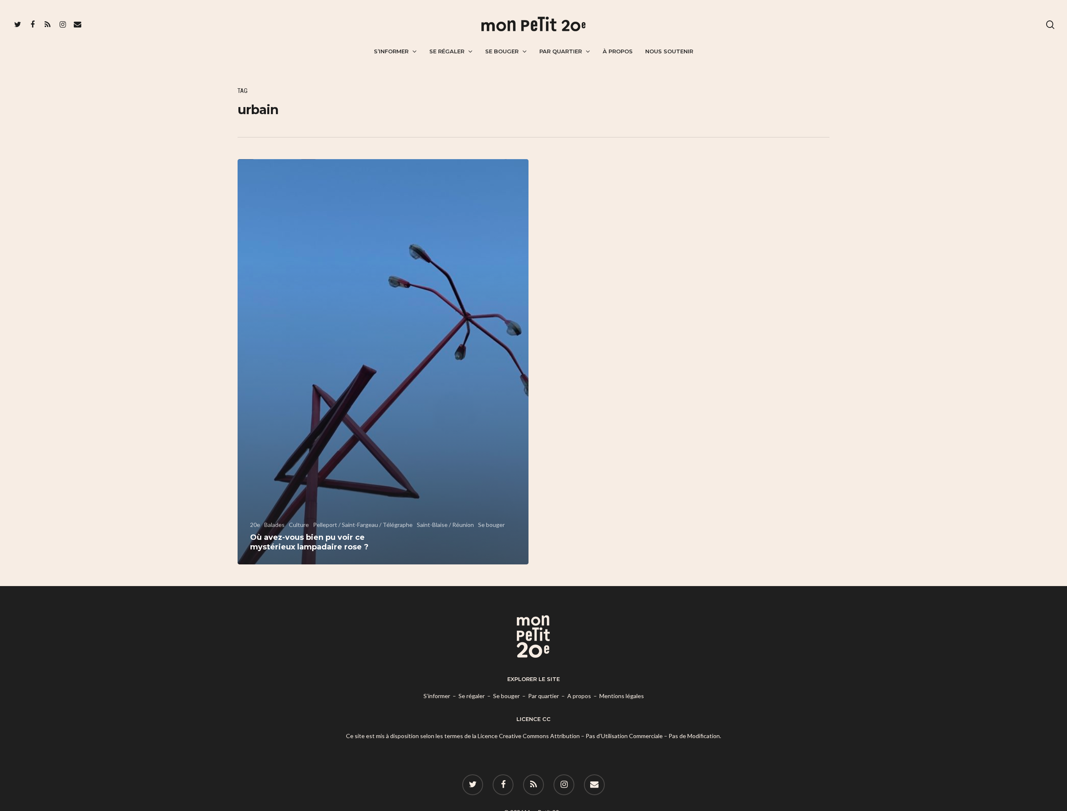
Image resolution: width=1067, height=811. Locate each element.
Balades (274, 524)
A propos (579, 695)
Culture (299, 524)
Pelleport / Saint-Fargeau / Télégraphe (363, 524)
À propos (618, 51)
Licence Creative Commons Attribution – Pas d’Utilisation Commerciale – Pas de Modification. (599, 735)
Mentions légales (621, 695)
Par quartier (560, 51)
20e (255, 524)
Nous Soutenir (669, 51)
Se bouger (501, 51)
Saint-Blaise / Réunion (445, 524)
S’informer (391, 51)
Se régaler (446, 51)
